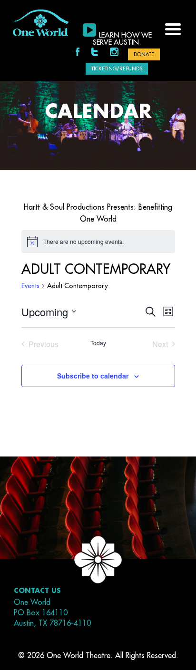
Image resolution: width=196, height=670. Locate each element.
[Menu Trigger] (173, 28)
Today (98, 343)
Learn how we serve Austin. (122, 39)
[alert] (98, 241)
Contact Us (37, 590)
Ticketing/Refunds (116, 68)
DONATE (144, 54)
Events (30, 285)
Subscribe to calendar (92, 375)
